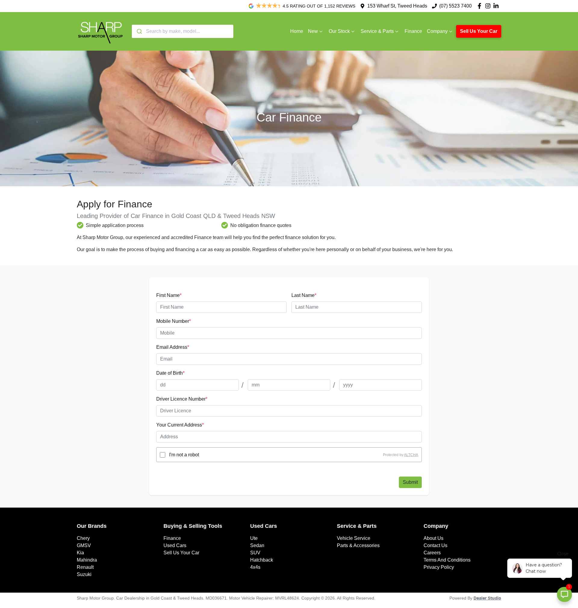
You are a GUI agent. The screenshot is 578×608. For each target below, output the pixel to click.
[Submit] (139, 31)
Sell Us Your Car (478, 31)
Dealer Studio (487, 598)
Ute (254, 538)
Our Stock (339, 31)
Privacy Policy (439, 567)
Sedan (257, 545)
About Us (433, 538)
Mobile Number (173, 321)
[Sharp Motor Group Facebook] (481, 6)
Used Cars (174, 545)
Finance (413, 31)
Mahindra (87, 559)
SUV (255, 552)
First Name (169, 295)
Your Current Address (180, 424)
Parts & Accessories (358, 545)
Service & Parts (377, 31)
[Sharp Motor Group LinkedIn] (497, 6)
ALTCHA (411, 455)
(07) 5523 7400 (455, 5)
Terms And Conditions (447, 559)
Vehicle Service (353, 538)
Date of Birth (170, 373)
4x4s (255, 567)
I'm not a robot (184, 454)
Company (437, 31)
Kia (80, 552)
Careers (432, 552)
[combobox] (182, 31)
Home (296, 31)
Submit (410, 482)
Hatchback (261, 559)
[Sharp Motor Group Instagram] (489, 6)
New (313, 31)
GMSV (84, 545)
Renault (85, 567)
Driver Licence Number (181, 399)
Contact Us (435, 545)
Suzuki (84, 574)
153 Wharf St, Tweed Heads (397, 5)
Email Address (172, 347)
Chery (83, 538)
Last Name (303, 295)
